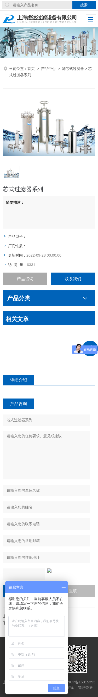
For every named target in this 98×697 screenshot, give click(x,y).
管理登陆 (85, 687)
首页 (31, 69)
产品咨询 (25, 278)
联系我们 (73, 278)
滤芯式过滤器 (73, 69)
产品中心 (48, 69)
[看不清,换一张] (49, 570)
